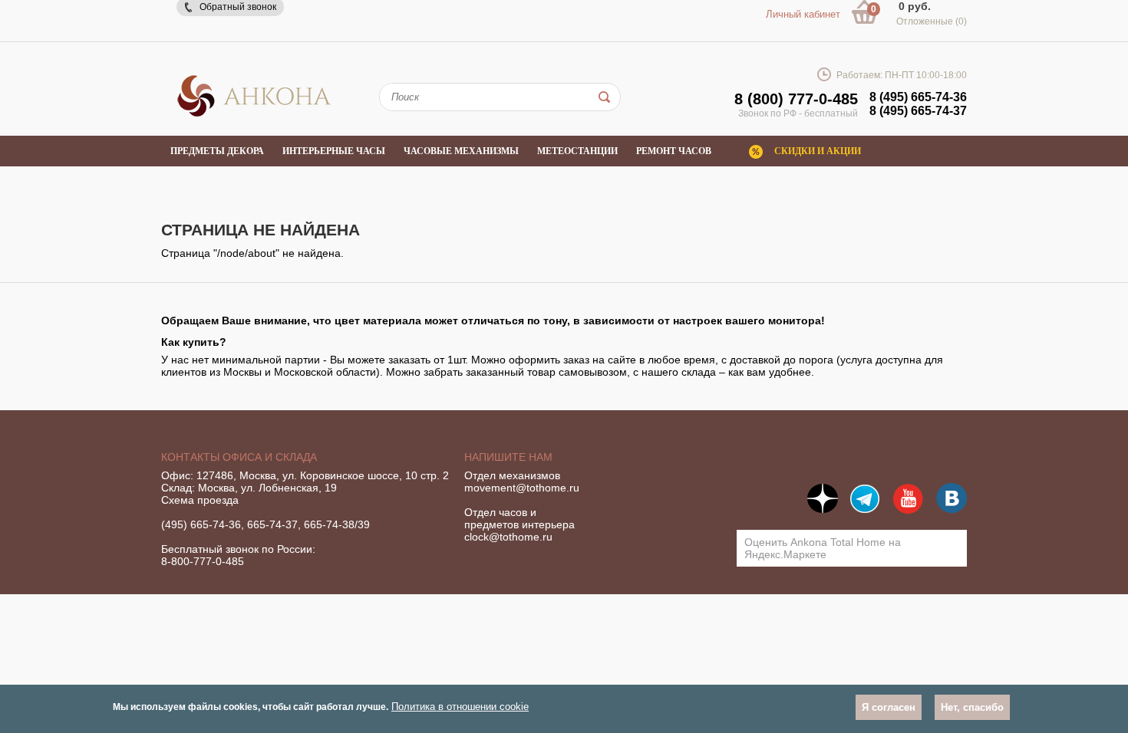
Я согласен (888, 707)
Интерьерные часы (333, 151)
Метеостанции (577, 151)
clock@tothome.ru (508, 537)
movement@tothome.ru (521, 488)
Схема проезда (200, 500)
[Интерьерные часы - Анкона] (254, 114)
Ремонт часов (673, 151)
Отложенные (931, 21)
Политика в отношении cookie (460, 706)
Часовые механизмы (461, 151)
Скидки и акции (817, 151)
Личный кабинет (803, 14)
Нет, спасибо (972, 707)
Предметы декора (217, 151)
